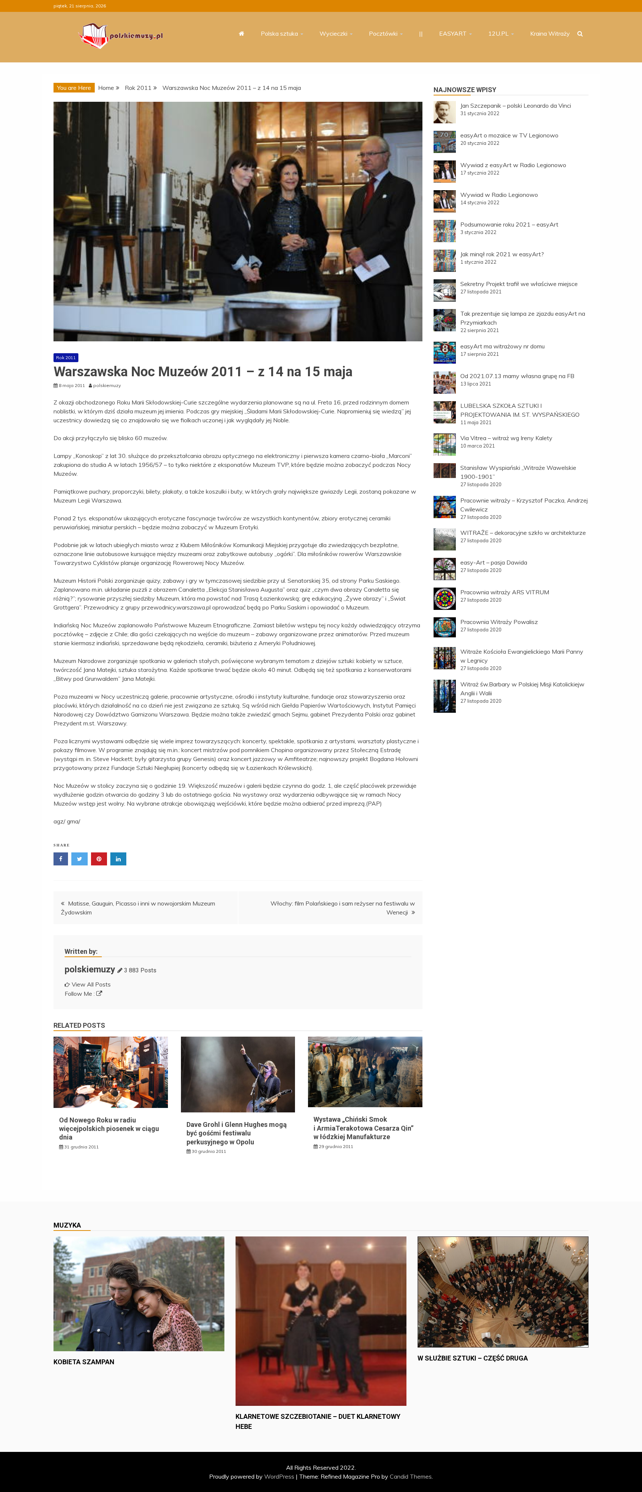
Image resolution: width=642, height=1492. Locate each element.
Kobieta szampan (84, 1362)
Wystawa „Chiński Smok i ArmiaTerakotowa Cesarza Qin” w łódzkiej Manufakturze (364, 1128)
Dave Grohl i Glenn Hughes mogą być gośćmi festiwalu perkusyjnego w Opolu (237, 1133)
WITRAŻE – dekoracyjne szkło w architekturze (523, 532)
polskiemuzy (90, 969)
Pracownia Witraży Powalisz (499, 621)
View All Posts (91, 984)
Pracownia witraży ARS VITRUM (504, 592)
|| (421, 33)
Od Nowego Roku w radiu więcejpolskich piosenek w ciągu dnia (109, 1128)
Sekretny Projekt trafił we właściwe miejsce (519, 283)
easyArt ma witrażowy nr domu (502, 346)
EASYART (453, 33)
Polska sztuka (279, 33)
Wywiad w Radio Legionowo (499, 194)
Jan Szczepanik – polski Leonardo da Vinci (515, 105)
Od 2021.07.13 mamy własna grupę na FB (517, 376)
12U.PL (498, 33)
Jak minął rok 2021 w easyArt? (502, 254)
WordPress (279, 1476)
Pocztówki (383, 33)
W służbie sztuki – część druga (473, 1358)
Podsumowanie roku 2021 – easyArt (509, 224)
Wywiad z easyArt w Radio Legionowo (513, 165)
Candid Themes (411, 1476)
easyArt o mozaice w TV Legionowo (509, 135)
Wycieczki (333, 33)
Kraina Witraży (550, 33)
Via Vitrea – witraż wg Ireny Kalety (506, 438)
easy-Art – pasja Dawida (493, 562)
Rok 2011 (66, 357)
